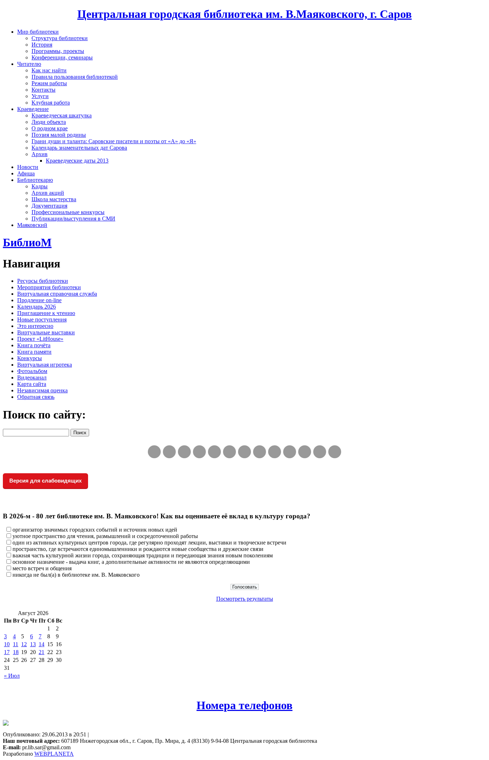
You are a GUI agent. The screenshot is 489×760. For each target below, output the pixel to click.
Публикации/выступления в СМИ (73, 219)
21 (41, 652)
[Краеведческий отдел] (214, 451)
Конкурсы (29, 358)
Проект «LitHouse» (40, 339)
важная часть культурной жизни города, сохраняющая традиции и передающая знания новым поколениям (143, 555)
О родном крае (50, 128)
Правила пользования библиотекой (75, 77)
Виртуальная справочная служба (57, 294)
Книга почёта (33, 345)
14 (41, 644)
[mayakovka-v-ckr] (229, 451)
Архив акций (48, 193)
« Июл (12, 676)
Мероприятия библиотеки (49, 287)
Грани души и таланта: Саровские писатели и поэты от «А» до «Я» (114, 141)
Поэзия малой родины (59, 135)
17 (7, 652)
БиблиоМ (27, 242)
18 (16, 652)
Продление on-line (39, 300)
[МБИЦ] (199, 451)
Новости (27, 167)
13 (33, 644)
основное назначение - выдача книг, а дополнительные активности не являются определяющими (131, 562)
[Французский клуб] (274, 451)
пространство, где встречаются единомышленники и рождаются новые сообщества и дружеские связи (138, 549)
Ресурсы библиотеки (42, 281)
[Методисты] (289, 451)
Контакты (43, 90)
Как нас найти (49, 70)
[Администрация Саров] (334, 451)
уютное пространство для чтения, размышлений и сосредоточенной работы (105, 536)
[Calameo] (304, 451)
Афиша (26, 173)
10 (7, 644)
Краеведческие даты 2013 (77, 161)
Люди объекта (49, 122)
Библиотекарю (35, 180)
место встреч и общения (42, 568)
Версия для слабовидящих (45, 481)
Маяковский (32, 225)
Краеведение (33, 109)
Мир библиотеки (38, 32)
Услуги (40, 96)
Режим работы (49, 83)
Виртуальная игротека (44, 365)
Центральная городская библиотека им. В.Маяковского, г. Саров (244, 14)
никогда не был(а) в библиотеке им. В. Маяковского (76, 575)
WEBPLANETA (54, 754)
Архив (40, 154)
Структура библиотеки (60, 38)
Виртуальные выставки (46, 332)
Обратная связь (35, 397)
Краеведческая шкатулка (62, 115)
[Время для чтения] (244, 451)
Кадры (40, 186)
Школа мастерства (54, 199)
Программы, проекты (58, 51)
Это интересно (35, 326)
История (42, 45)
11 (15, 644)
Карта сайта (31, 384)
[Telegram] (169, 451)
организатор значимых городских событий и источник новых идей (95, 530)
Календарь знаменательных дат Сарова (79, 148)
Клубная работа (51, 103)
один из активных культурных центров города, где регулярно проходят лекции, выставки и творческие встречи (149, 542)
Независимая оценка (42, 390)
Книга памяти (34, 352)
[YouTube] (319, 451)
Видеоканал (32, 377)
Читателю (29, 64)
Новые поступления (42, 319)
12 (24, 644)
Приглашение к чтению (46, 313)
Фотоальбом (32, 371)
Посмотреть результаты (244, 599)
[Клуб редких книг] (259, 451)
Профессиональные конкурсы (68, 212)
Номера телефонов (244, 705)
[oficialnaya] (154, 451)
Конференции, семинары (62, 57)
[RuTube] (184, 451)
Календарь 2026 (36, 307)
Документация (49, 206)
